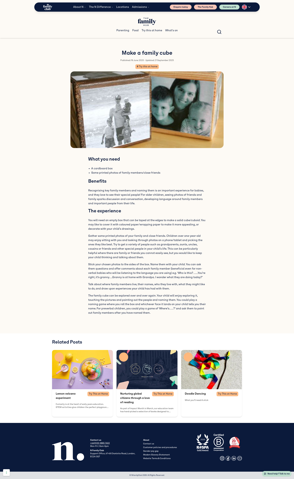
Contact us (148, 444)
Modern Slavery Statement (156, 455)
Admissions (139, 7)
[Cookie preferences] (6, 472)
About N (78, 7)
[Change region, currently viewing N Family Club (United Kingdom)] (246, 7)
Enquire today (180, 7)
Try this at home (152, 30)
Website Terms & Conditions (157, 458)
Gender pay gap (150, 451)
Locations (122, 7)
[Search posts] (219, 32)
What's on (171, 30)
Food (135, 30)
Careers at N (229, 7)
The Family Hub (205, 7)
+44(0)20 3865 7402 (100, 443)
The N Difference (100, 7)
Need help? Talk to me (279, 474)
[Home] (48, 7)
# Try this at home (147, 66)
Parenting (122, 30)
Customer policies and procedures (160, 447)
